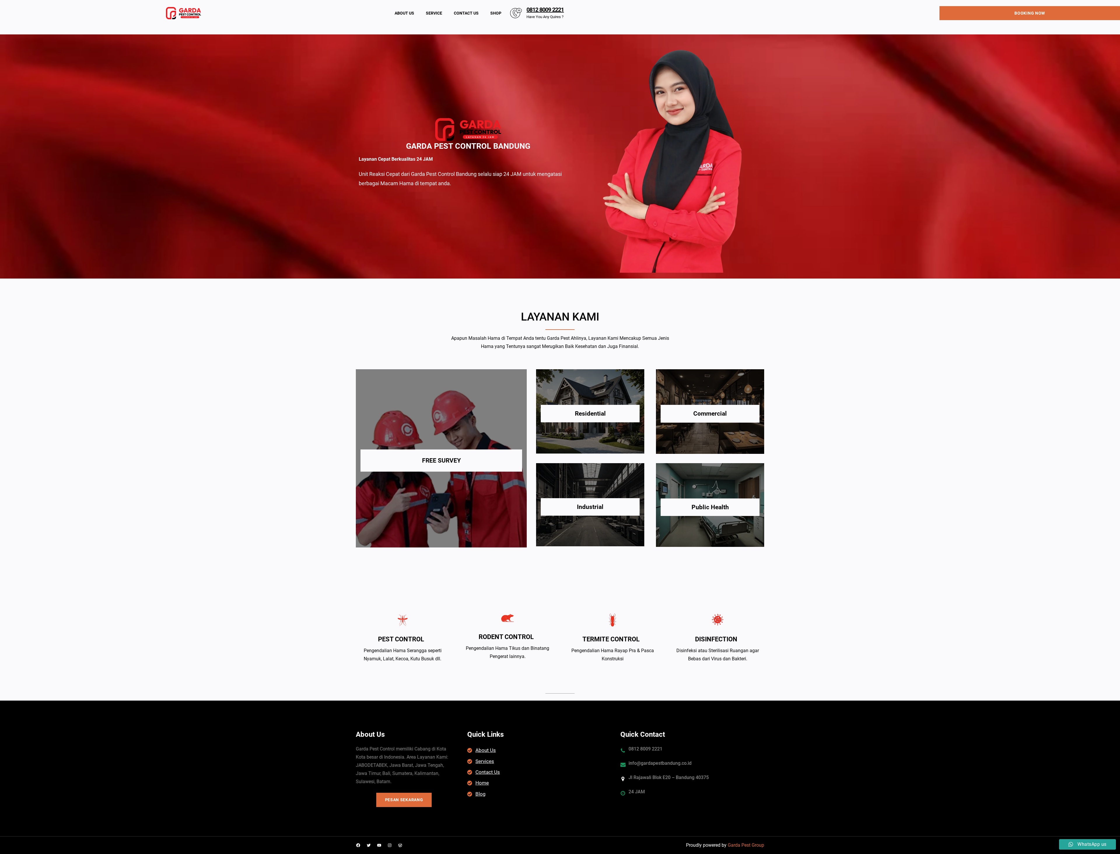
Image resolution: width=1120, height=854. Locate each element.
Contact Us (487, 772)
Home (482, 783)
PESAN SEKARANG (404, 799)
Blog (480, 794)
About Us (485, 750)
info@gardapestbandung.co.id (660, 763)
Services (484, 761)
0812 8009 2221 (545, 9)
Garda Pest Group (746, 845)
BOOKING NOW (1029, 13)
